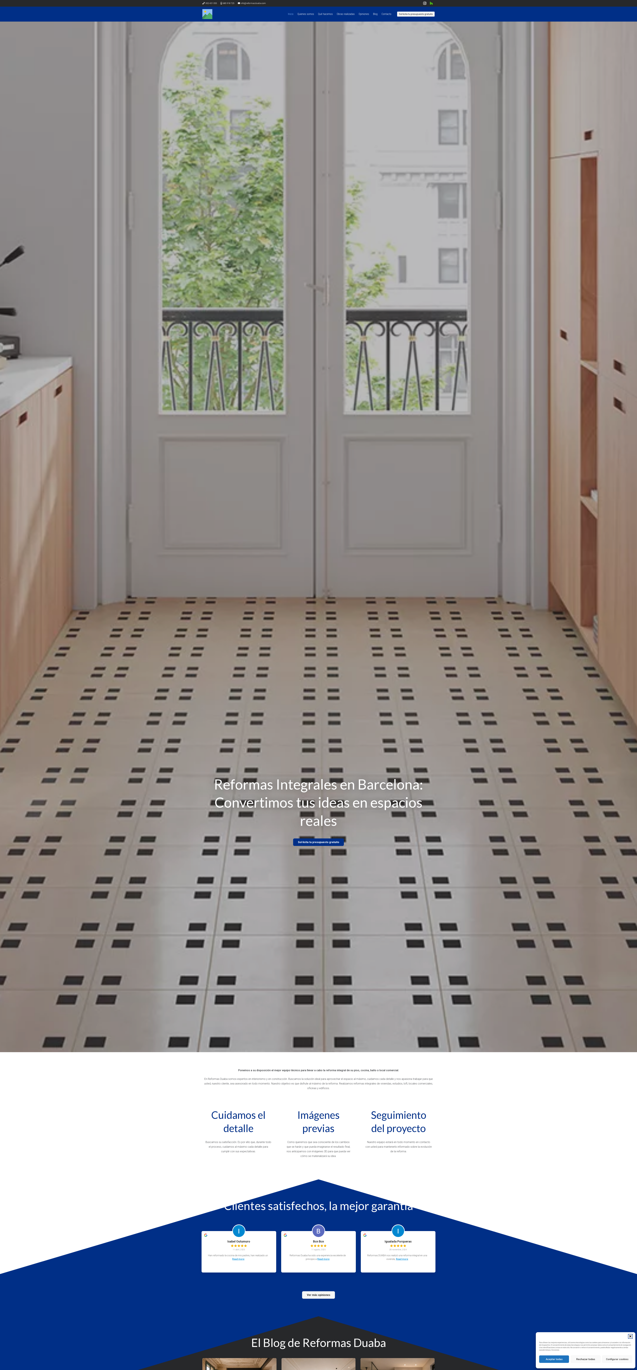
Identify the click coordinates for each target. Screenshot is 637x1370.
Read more (238, 1259)
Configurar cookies (617, 1359)
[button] (630, 1336)
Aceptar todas (554, 1359)
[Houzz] (431, 3)
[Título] (207, 14)
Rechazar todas (585, 1359)
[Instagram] (424, 3)
